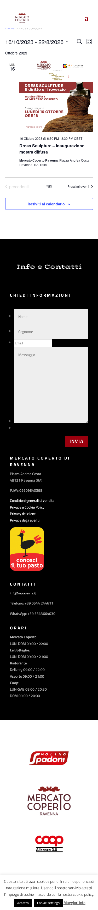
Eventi (10, 28)
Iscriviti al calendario (46, 203)
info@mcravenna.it (23, 593)
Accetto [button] (23, 903)
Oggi (49, 186)
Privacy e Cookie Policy (27, 507)
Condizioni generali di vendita (32, 500)
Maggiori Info (74, 903)
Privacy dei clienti (23, 513)
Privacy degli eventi (24, 520)
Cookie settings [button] (48, 903)
